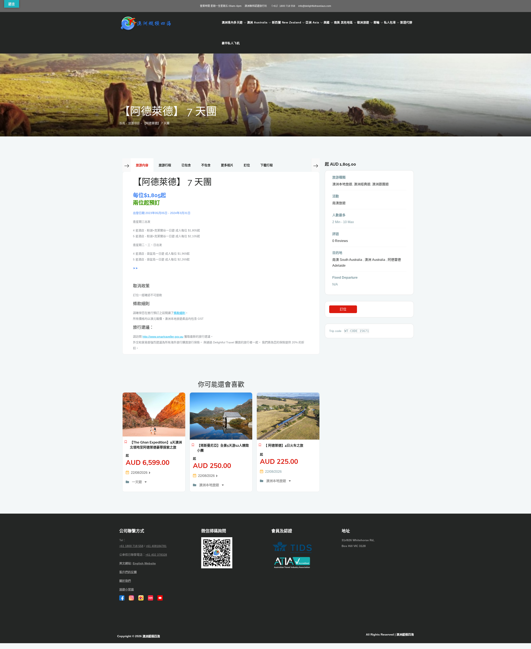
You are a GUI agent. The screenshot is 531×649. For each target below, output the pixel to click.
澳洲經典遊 (362, 184)
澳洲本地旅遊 (209, 485)
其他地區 (347, 22)
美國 (327, 22)
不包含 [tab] (206, 165)
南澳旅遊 (339, 203)
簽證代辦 (406, 22)
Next (315, 165)
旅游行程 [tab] (165, 165)
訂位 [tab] (247, 165)
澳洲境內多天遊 (232, 22)
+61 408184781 (156, 546)
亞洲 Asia (312, 22)
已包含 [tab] (186, 165)
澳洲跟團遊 (380, 184)
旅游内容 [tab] (142, 165)
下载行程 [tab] (266, 165)
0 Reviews (340, 241)
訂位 (343, 309)
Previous (126, 165)
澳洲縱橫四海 (151, 636)
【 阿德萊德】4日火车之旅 (283, 445)
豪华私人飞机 (231, 43)
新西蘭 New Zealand (286, 22)
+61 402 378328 (156, 554)
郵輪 (377, 22)
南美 (337, 22)
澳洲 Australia (257, 22)
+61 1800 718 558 (131, 546)
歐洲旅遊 (363, 22)
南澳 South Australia (347, 259)
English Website (144, 563)
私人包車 (390, 22)
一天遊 (137, 482)
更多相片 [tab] (227, 165)
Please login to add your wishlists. (126, 443)
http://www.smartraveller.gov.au (162, 336)
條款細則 (179, 313)
